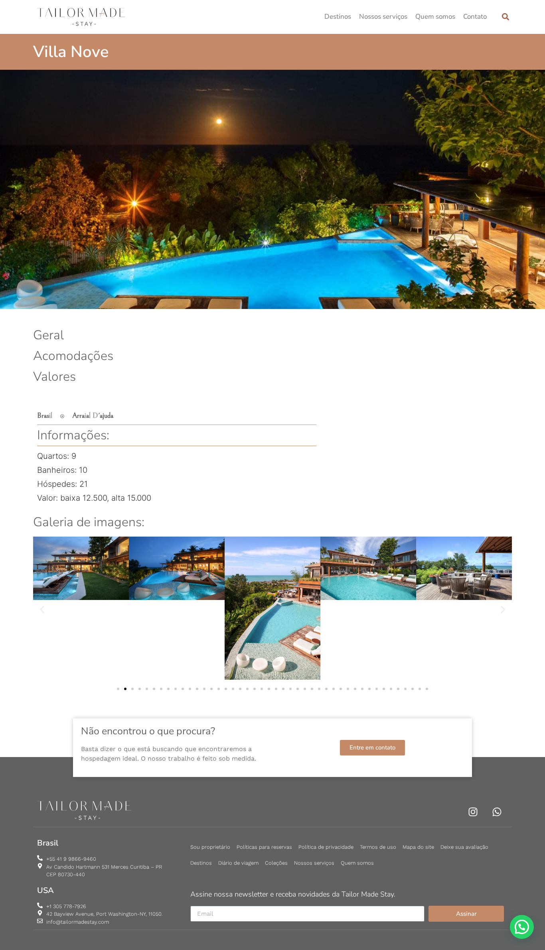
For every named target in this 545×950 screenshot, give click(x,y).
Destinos (337, 16)
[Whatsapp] (497, 812)
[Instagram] (473, 812)
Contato (475, 16)
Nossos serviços (383, 16)
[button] (505, 17)
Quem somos (435, 16)
